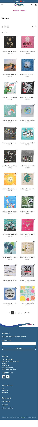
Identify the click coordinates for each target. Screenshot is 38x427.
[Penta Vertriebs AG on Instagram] (8, 378)
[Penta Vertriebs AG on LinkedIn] (4, 378)
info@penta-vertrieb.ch (9, 369)
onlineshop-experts (30, 417)
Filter (32, 27)
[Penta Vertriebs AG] (19, 4)
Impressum (5, 391)
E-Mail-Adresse (7, 340)
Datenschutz (5, 392)
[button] (2, 27)
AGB (3, 389)
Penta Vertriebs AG (11, 417)
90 (25, 313)
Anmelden (19, 348)
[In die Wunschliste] (16, 36)
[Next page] (28, 312)
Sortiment (16, 10)
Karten (23, 10)
